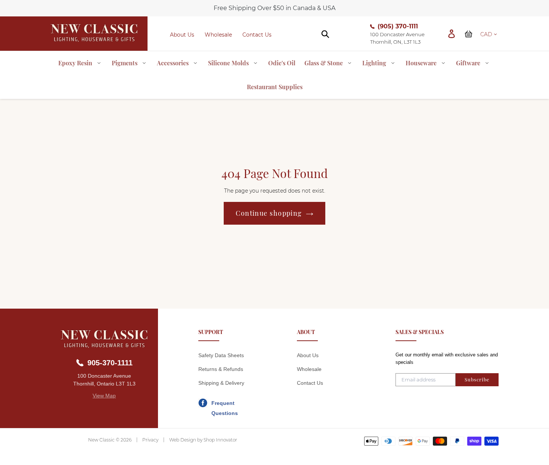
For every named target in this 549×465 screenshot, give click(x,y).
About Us (182, 34)
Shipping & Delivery (221, 383)
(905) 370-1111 (398, 26)
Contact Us (257, 34)
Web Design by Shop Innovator (203, 440)
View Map (104, 396)
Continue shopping (269, 213)
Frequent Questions (224, 404)
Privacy (150, 440)
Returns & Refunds (220, 369)
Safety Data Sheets (221, 355)
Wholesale (218, 34)
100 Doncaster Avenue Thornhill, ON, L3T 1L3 (397, 38)
